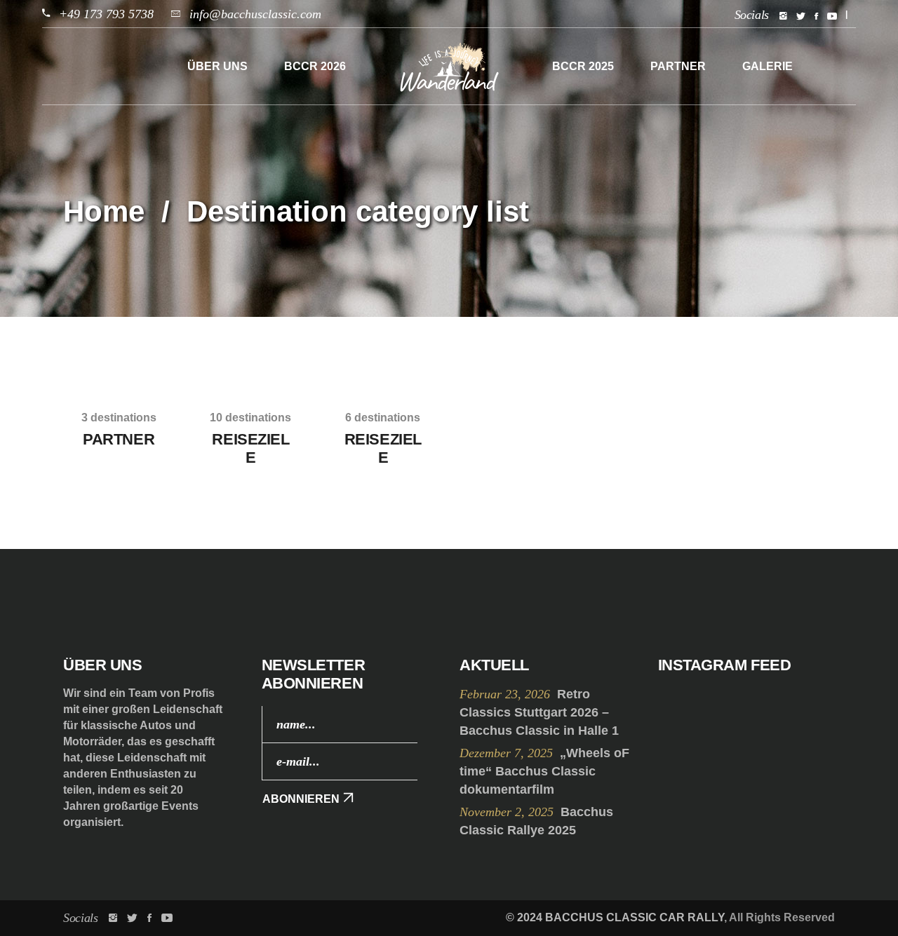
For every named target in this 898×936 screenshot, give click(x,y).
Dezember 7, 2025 (508, 753)
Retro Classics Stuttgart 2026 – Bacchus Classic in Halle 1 (539, 712)
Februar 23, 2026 (507, 694)
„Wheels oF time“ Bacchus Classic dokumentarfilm (544, 771)
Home (104, 211)
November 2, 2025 (508, 812)
